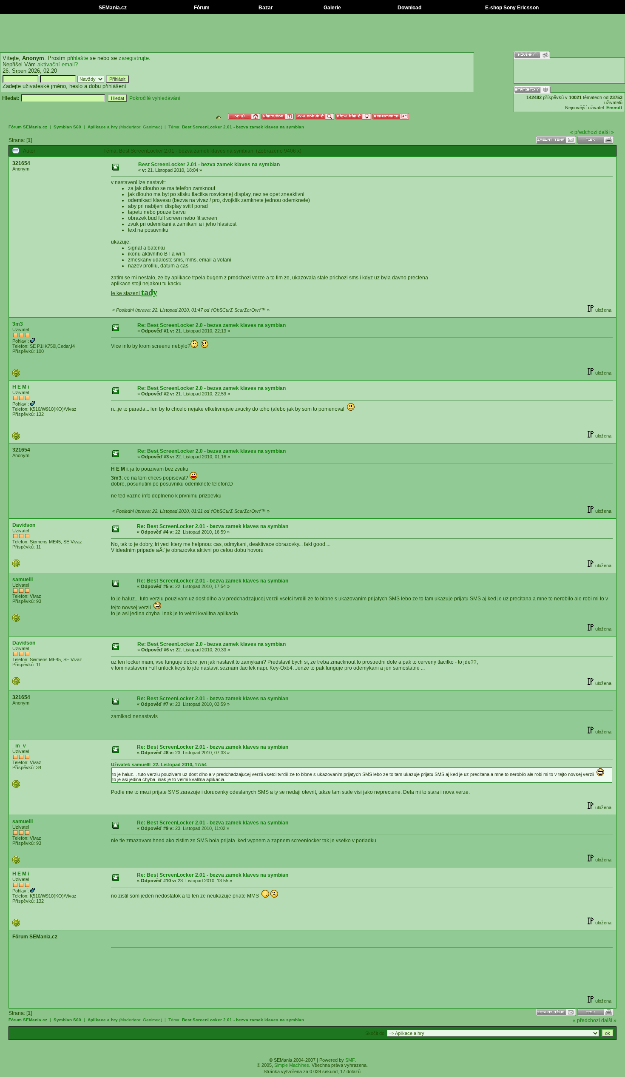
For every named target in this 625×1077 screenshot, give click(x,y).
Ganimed (152, 127)
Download (408, 8)
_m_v (19, 746)
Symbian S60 (67, 127)
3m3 (17, 324)
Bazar (265, 8)
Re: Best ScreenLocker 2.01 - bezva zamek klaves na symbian (212, 526)
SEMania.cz (112, 8)
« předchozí (583, 132)
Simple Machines (291, 1065)
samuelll (22, 580)
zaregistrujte (134, 58)
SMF (350, 1060)
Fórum (201, 8)
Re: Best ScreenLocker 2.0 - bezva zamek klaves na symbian (211, 325)
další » (606, 132)
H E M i (20, 387)
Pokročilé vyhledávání (154, 98)
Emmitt (614, 107)
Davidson (23, 525)
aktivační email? (57, 64)
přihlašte (77, 58)
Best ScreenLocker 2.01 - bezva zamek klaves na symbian (243, 127)
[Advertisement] (312, 33)
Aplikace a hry (103, 127)
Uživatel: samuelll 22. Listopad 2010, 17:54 (159, 764)
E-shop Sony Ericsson (511, 8)
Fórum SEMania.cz (28, 127)
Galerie (331, 8)
